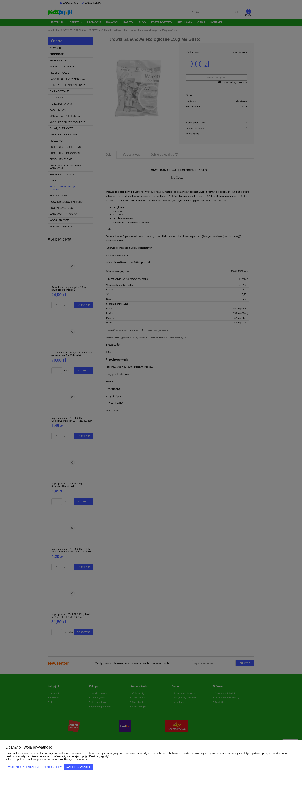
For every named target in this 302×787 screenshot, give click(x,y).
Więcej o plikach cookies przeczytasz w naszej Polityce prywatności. (48, 759)
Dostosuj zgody (53, 767)
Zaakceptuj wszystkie (78, 767)
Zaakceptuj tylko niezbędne (23, 767)
